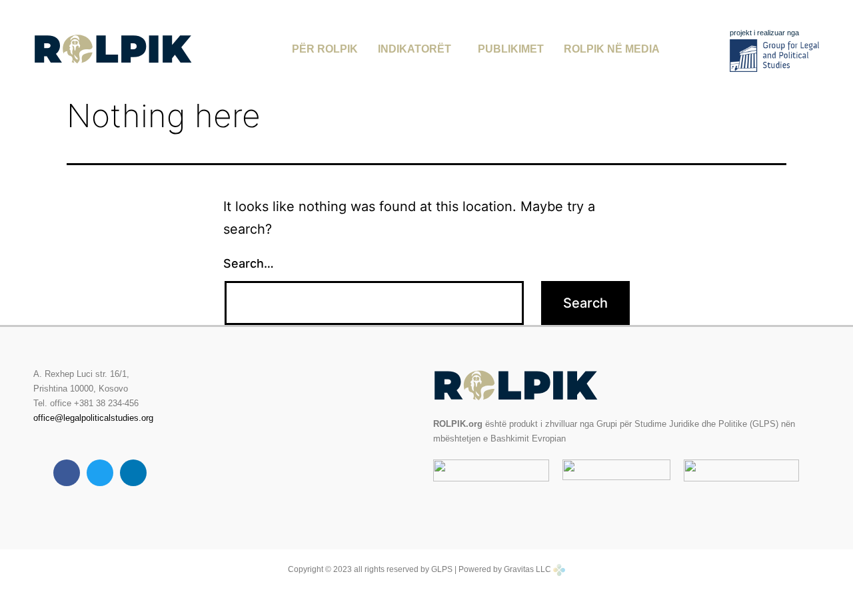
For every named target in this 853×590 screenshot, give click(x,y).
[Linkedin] (133, 472)
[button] (418, 49)
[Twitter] (100, 472)
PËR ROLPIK (325, 49)
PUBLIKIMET (511, 49)
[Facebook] (66, 472)
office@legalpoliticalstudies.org (93, 418)
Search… (248, 263)
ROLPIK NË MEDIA (612, 49)
